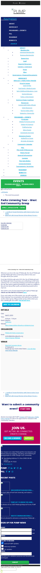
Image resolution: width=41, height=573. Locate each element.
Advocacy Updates (10, 546)
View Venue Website (11, 350)
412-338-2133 (8, 464)
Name (3, 527)
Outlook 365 (5, 227)
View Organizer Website (12, 338)
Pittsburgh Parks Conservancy (14, 333)
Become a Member (12, 438)
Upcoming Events (28, 184)
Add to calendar (11, 304)
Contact (23, 3)
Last (33, 533)
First (33, 530)
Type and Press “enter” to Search (11, 567)
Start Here (25, 409)
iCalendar (4, 225)
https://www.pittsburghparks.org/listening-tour (19, 325)
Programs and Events (12, 184)
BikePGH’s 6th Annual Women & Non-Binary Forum (21, 215)
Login (16, 3)
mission (22, 417)
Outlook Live (5, 228)
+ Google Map (31, 349)
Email (3, 536)
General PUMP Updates (11, 544)
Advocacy (8, 322)
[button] (9, 18)
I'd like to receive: (7, 541)
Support (29, 438)
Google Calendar (6, 223)
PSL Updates (8, 549)
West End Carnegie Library (13, 345)
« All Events (4, 192)
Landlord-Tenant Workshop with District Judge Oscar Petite (22, 213)
